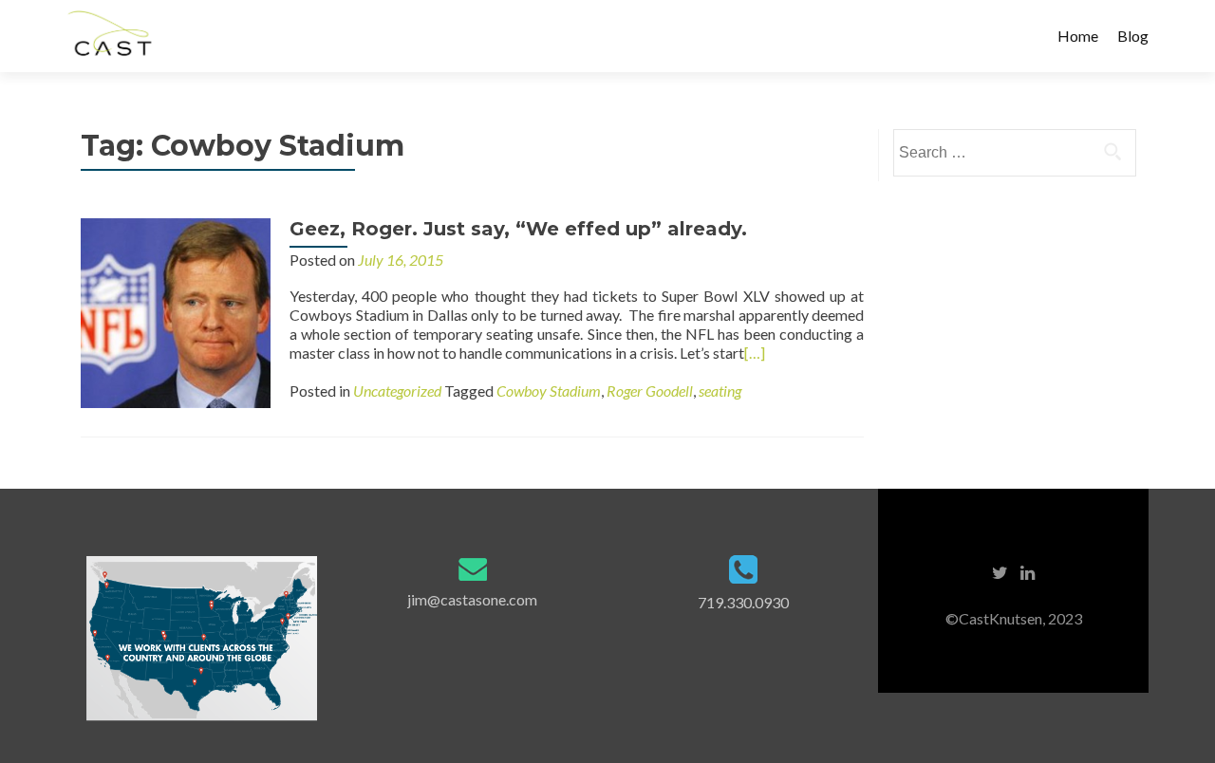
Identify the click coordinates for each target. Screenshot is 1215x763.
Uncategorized (397, 391)
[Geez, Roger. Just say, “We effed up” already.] (176, 311)
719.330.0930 (743, 602)
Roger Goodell (650, 391)
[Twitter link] (1000, 571)
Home (1077, 36)
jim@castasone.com (472, 599)
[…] (754, 353)
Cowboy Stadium (548, 391)
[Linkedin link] (1027, 571)
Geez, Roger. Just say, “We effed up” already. (518, 228)
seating (720, 391)
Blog (1133, 36)
